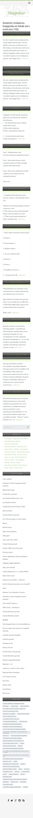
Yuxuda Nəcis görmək (10, 494)
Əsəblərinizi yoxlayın (16, 146)
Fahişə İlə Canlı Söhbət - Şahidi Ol (14, 580)
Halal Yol (6, 735)
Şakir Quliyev (23, 721)
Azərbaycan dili (8, 643)
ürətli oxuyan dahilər (9, 716)
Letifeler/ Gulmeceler (11, 444)
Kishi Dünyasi (22, 465)
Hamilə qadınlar (13, 774)
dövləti (17, 771)
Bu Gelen (26, 769)
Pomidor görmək (8, 639)
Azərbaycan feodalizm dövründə (12, 724)
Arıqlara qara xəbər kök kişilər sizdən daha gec (16, 755)
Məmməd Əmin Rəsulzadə (11, 672)
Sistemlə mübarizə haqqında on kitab (13, 703)
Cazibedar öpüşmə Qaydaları (12, 635)
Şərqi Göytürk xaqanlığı (10, 721)
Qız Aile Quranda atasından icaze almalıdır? (16, 584)
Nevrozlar (16, 392)
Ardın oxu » (22, 139)
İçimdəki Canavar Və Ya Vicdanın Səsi (13, 740)
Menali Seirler (7, 527)
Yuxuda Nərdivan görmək (11, 515)
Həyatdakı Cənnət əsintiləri (11, 719)
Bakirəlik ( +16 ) (8, 664)
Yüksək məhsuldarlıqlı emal (11, 766)
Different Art (18, 468)
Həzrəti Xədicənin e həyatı (10, 711)
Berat (20, 769)
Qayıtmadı (5, 782)
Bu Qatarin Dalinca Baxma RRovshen (13, 748)
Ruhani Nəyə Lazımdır (9, 713)
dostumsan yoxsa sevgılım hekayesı (13, 758)
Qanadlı (23, 764)
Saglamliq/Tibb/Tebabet (20, 439)
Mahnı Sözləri (8, 468)
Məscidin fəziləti (8, 771)
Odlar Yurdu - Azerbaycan (11, 607)
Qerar (15, 761)
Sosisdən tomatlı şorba (9, 769)
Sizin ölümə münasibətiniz (16, 226)
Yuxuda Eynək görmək (10, 544)
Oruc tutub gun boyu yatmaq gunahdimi (14, 729)
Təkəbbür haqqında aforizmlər (12, 787)
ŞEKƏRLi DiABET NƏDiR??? (11, 563)
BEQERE (5, 620)
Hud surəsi (6, 693)
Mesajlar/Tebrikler (10, 454)
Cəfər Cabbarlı (7, 479)
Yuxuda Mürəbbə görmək (11, 616)
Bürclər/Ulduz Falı (21, 457)
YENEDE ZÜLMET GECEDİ (23, 713)
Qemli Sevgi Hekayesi (10, 531)
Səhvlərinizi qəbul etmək (10, 743)
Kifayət (23, 774)
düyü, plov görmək (9, 567)
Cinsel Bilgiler (19, 460)
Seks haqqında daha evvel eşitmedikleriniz (16, 624)
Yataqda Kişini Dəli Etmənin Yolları (14, 507)
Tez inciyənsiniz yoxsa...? (16, 189)
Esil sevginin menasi (9, 677)
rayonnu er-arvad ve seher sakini (13, 668)
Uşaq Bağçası (25, 771)
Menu (29, 3)
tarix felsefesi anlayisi (9, 746)
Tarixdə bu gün (22, 454)
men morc (5, 706)
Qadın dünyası (8, 449)
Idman (18, 462)
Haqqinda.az (16, 12)
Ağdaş (5, 774)
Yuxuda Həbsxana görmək (11, 612)
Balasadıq (23, 782)
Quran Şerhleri (7, 511)
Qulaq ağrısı (6, 536)
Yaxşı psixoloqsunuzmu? (17, 33)
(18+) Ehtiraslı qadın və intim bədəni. (15, 519)
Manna (5, 523)
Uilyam (22, 743)
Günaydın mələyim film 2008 (10, 764)
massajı (20, 746)
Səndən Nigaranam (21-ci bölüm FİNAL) (16, 572)
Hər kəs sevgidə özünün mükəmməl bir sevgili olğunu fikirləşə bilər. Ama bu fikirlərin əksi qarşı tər (16, 70)
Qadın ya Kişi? (16, 108)
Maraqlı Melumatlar (23, 452)
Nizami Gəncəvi (8, 647)
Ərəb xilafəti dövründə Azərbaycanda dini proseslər (15, 732)
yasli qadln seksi (7, 784)
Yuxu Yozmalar (9, 460)
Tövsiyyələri (14, 782)
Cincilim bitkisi (17, 320)
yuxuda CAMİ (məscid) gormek (12, 548)
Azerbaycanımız (22, 446)
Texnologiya (24, 449)
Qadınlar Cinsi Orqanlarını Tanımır (14, 592)
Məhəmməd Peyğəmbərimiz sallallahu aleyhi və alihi (15, 751)
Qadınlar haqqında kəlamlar (11, 660)
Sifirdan (25, 787)
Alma (4, 588)
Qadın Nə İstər (7, 761)
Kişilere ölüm (7, 685)
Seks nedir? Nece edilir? (10, 540)
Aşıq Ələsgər (7, 689)
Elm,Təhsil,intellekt (10, 465)
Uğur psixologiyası (16, 282)
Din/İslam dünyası (10, 452)
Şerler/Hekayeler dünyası (12, 441)
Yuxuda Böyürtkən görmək (11, 656)
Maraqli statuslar (9, 462)
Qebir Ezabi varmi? (9, 576)
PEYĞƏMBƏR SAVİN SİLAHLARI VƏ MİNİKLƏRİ (14, 708)
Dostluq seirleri (8, 552)
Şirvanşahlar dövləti (9, 502)
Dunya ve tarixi (9, 457)
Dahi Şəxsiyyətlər (10, 446)
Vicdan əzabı (14, 706)
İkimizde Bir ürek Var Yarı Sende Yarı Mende (15, 779)
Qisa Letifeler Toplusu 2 (10, 603)
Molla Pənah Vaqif (8, 490)
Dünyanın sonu (7, 776)
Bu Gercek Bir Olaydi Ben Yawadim (12, 738)
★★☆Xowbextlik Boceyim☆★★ (13, 498)
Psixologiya (8, 439)
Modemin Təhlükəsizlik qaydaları (12, 726)
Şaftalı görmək (24, 706)
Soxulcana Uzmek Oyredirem (19, 735)
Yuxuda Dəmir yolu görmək (11, 652)
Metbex (16, 449)
